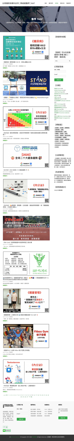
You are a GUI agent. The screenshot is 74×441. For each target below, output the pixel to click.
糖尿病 (61, 135)
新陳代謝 (67, 139)
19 (40, 395)
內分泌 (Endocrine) (58, 90)
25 (23, 397)
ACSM (56, 147)
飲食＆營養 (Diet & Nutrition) (61, 116)
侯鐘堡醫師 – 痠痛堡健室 (36, 416)
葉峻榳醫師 (34, 437)
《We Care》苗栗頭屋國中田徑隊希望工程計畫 (17, 242)
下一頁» (30, 397)
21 (44, 395)
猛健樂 (64, 137)
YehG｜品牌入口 (48, 409)
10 (21, 395)
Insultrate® (65, 145)
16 (34, 395)
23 (48, 395)
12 (26, 395)
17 (36, 395)
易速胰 (61, 139)
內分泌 (56, 141)
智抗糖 (56, 139)
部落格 (56, 3)
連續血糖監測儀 (58, 131)
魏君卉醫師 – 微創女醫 (36, 411)
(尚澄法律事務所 (60, 437)
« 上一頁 (5, 395)
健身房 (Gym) (57, 88)
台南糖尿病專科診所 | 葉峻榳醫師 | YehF (18, 3)
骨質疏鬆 (57, 129)
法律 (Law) (56, 97)
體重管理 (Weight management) (62, 118)
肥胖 (66, 133)
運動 (62, 129)
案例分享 (62, 3)
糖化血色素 (67, 135)
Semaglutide (65, 143)
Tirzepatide (58, 143)
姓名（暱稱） (57, 69)
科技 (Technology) (58, 104)
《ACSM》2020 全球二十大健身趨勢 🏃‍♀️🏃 (16, 170)
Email (56, 74)
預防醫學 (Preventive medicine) (61, 112)
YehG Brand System (14, 437)
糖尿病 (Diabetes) (58, 106)
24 (21, 397)
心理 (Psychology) (58, 92)
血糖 (65, 131)
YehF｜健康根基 (48, 413)
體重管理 (67, 127)
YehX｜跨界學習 (48, 411)
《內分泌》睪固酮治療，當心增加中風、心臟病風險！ (19, 386)
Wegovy (62, 141)
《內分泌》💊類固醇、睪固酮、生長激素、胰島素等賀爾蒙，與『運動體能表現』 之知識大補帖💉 (26, 206)
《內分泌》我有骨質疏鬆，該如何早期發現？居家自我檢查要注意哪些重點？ (25, 133)
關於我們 (51, 3)
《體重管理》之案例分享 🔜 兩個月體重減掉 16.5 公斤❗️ (20, 315)
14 (30, 395)
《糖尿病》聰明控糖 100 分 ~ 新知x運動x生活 (17, 62)
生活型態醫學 (58, 137)
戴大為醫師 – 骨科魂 (35, 409)
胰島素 (61, 133)
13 (28, 395)
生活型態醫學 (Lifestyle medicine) (62, 100)
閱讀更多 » (5, 68)
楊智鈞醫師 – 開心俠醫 (36, 413)
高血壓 (61, 127)
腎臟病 (56, 133)
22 (46, 395)
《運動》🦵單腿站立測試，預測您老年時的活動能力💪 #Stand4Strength (26, 97)
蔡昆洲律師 (47, 416)
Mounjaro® (58, 145)
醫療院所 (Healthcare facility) (61, 111)
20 (42, 395)
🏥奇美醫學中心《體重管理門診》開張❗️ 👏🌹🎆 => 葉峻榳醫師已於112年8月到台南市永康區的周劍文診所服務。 (26, 278)
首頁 (46, 3)
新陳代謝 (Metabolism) (59, 93)
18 (38, 395)
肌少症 (56, 135)
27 (27, 397)
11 (24, 395)
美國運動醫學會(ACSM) (59, 107)
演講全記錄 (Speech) (59, 99)
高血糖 (56, 127)
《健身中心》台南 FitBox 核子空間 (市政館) (16, 350)
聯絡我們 (68, 3)
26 (25, 397)
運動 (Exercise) (57, 109)
